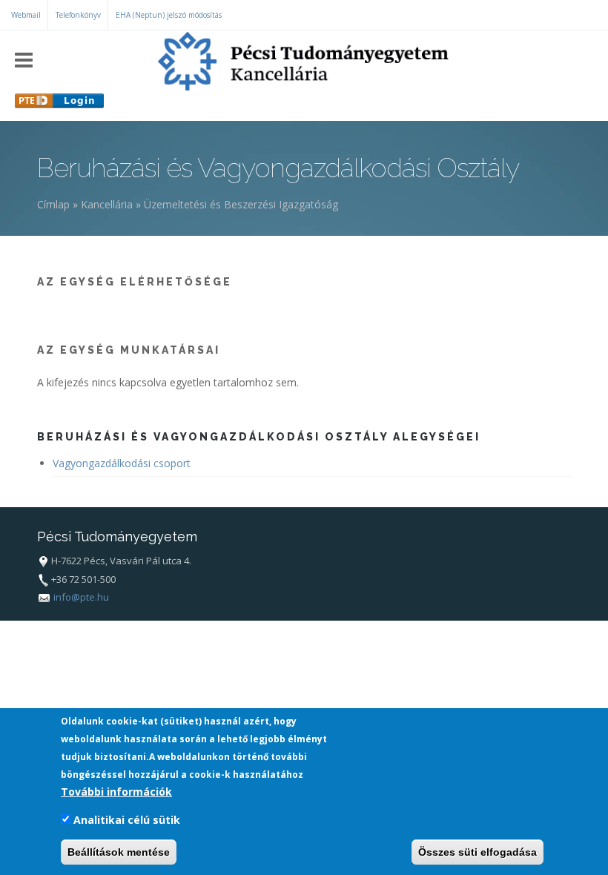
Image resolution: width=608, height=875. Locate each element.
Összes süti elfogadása (477, 852)
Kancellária (107, 204)
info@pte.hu (81, 597)
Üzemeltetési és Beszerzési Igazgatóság (241, 204)
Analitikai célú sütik (126, 820)
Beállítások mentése (118, 852)
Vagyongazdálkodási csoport (122, 463)
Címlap (53, 204)
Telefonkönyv (78, 15)
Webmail (26, 15)
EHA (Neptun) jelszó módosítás (169, 15)
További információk (116, 792)
